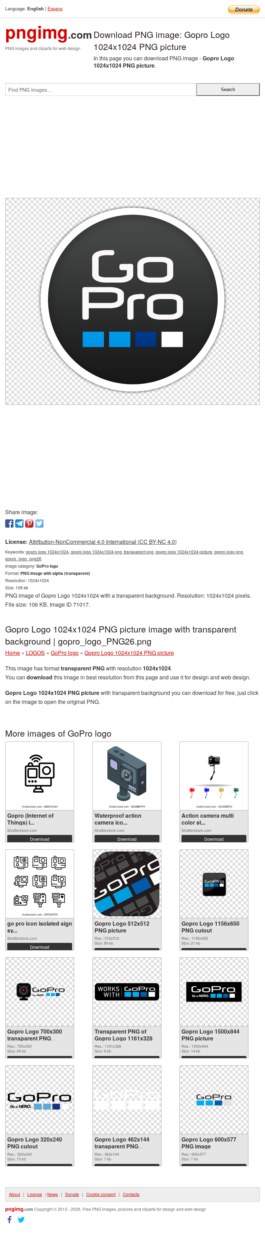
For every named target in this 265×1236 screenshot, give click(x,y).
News (52, 1194)
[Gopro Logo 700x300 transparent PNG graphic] (39, 992)
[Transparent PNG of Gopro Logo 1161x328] (127, 992)
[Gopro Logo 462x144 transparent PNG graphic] (127, 1100)
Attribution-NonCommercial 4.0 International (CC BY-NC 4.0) (103, 542)
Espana (55, 8)
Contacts (131, 1194)
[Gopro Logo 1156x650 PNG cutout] (213, 884)
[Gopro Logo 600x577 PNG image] (213, 1100)
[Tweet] (39, 523)
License (34, 1194)
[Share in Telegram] (19, 523)
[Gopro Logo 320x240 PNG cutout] (39, 1100)
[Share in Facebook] (9, 523)
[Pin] (29, 523)
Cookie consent (101, 1194)
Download (39, 839)
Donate (72, 1194)
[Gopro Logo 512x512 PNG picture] (127, 883)
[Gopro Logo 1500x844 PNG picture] (213, 992)
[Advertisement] (132, 149)
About (14, 1194)
